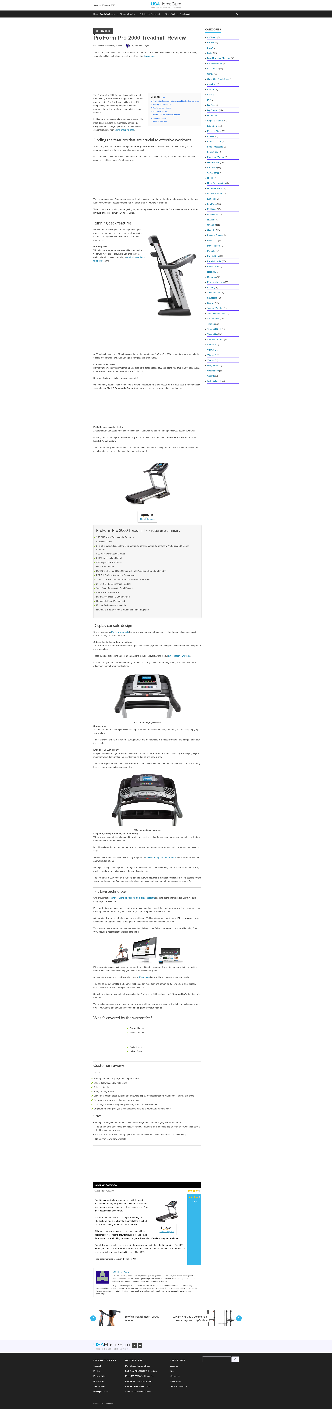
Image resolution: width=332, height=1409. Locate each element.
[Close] (210, 660)
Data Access (166, 749)
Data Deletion (151, 749)
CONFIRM (148, 739)
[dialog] (166, 704)
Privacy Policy (180, 749)
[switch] (198, 701)
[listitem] (166, 695)
